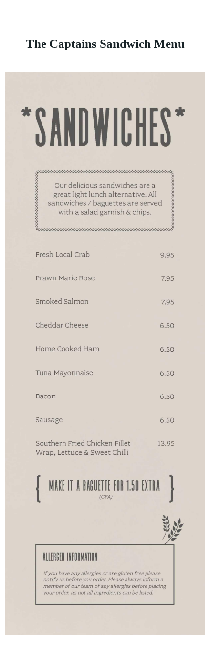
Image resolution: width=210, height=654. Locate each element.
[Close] (14, 14)
